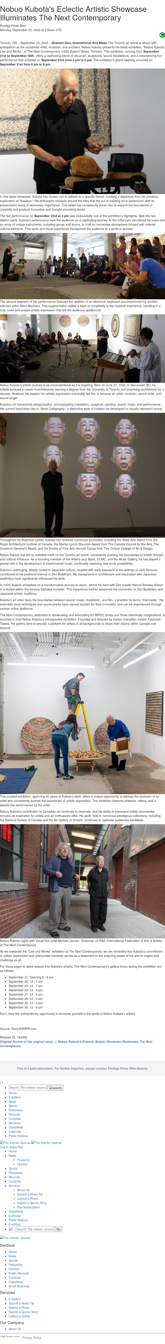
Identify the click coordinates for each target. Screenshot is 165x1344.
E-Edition (15, 1097)
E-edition (15, 1224)
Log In (4, 1147)
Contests (15, 1118)
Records (14, 1114)
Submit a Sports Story (32, 1203)
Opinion (22, 1164)
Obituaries (16, 1110)
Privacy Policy (31, 1337)
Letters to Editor (19, 1316)
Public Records (19, 1273)
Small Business (19, 1286)
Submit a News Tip (30, 1194)
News (12, 1101)
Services (14, 1123)
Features (23, 1160)
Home (13, 1093)
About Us (23, 1190)
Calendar (15, 1131)
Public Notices (18, 1136)
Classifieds (16, 1127)
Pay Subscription (28, 1207)
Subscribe (16, 1147)
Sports (13, 1106)
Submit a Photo (27, 1198)
